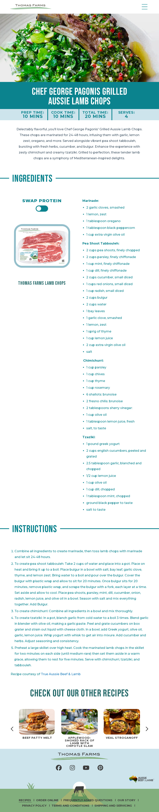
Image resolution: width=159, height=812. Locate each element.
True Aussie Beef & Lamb (61, 674)
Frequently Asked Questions (88, 800)
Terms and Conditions (71, 805)
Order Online (47, 800)
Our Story (127, 800)
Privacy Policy (34, 805)
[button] (143, 7)
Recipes (25, 800)
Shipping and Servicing (113, 805)
